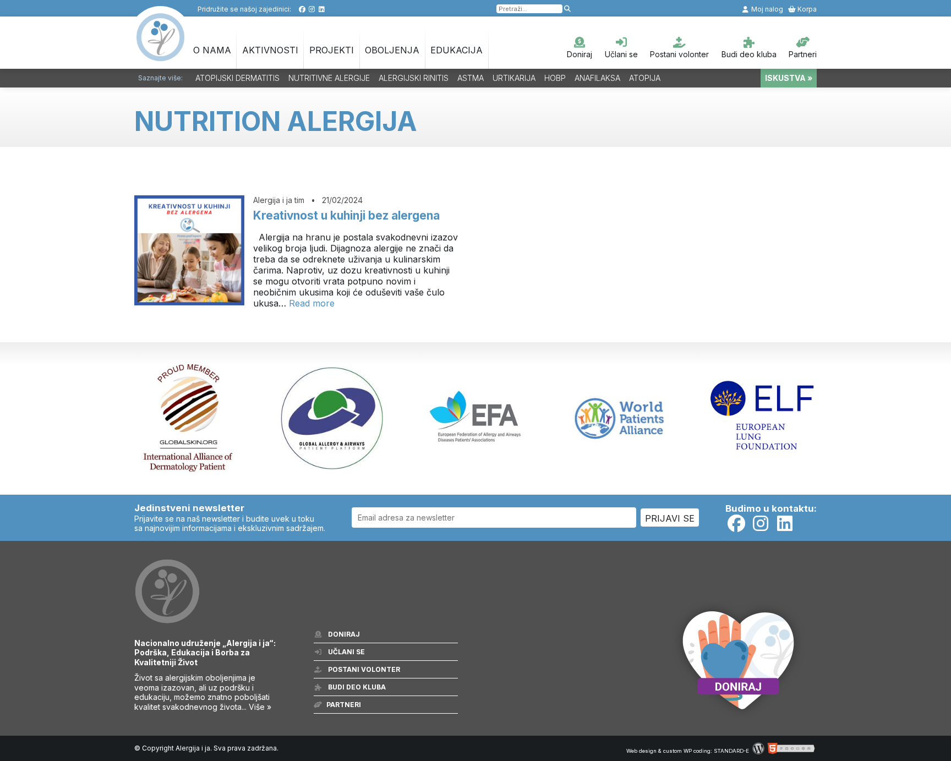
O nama (212, 50)
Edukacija (456, 50)
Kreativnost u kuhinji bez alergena (346, 215)
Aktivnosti (270, 50)
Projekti (331, 50)
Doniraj (579, 54)
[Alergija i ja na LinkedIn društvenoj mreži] (322, 9)
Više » (260, 706)
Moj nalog (766, 9)
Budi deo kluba (749, 54)
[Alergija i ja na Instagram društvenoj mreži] (312, 9)
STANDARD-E (731, 751)
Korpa (806, 9)
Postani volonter (679, 54)
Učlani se (621, 54)
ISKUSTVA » (788, 78)
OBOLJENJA (392, 50)
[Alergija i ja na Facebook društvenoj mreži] (302, 9)
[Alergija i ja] (160, 55)
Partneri (803, 54)
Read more (312, 303)
